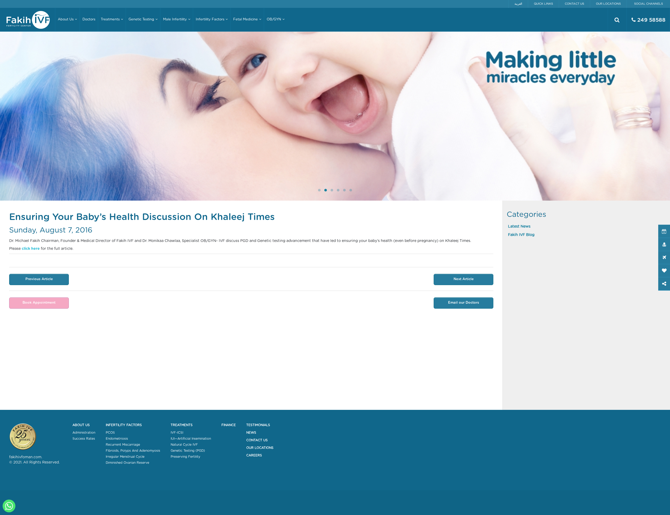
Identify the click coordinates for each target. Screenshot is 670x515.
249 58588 (651, 20)
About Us (81, 425)
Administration (83, 432)
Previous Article (39, 279)
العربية (518, 3)
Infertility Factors (124, 425)
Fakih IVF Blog (521, 235)
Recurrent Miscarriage (123, 444)
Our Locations (608, 3)
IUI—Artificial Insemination (191, 438)
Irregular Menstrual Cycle (125, 456)
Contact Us (574, 3)
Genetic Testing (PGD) (188, 450)
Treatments (182, 425)
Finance (228, 425)
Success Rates (83, 438)
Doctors (88, 19)
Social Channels (648, 3)
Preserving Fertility (185, 456)
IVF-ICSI (177, 432)
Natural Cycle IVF (184, 444)
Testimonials (258, 425)
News (251, 432)
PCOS (110, 432)
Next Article (464, 279)
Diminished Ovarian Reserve (127, 462)
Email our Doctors (463, 302)
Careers (254, 455)
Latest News (519, 226)
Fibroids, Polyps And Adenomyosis (133, 450)
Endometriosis (117, 438)
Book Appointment (39, 302)
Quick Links (543, 3)
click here (31, 249)
